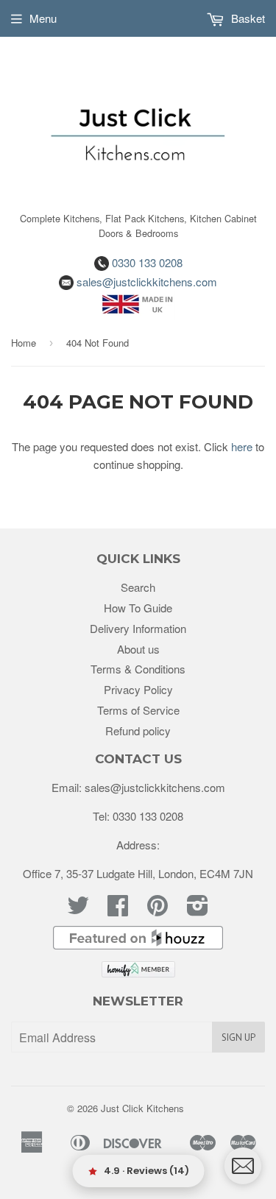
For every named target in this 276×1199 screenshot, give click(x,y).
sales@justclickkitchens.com (145, 281)
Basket (246, 18)
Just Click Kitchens (142, 1108)
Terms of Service (138, 710)
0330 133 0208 (146, 262)
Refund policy (138, 730)
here (241, 446)
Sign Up (238, 1037)
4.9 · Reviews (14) (146, 1171)
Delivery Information (138, 628)
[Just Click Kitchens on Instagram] (197, 909)
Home (23, 343)
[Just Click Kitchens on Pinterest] (157, 909)
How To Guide (138, 607)
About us (138, 649)
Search (138, 587)
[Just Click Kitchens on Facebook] (118, 909)
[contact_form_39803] (242, 1165)
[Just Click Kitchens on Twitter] (78, 909)
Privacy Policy (138, 689)
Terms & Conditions (138, 668)
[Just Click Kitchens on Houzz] (138, 944)
